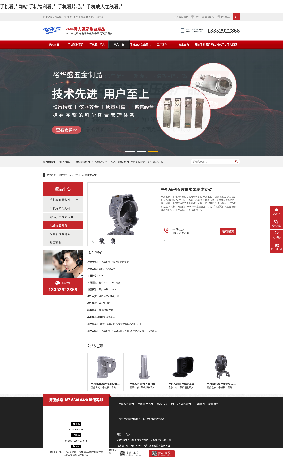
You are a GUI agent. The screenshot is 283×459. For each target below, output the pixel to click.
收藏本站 (183, 17)
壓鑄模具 (56, 242)
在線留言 (225, 17)
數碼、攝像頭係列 (61, 217)
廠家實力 (184, 44)
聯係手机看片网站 (205, 17)
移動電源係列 (83, 161)
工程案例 (162, 44)
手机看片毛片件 (100, 161)
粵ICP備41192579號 (136, 445)
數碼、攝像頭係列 (119, 161)
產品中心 (119, 44)
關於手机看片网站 (205, 44)
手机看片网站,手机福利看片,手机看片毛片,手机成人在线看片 (61, 6)
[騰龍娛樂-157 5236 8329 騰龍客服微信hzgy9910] (52, 30)
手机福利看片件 (66, 161)
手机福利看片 (76, 44)
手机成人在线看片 (140, 44)
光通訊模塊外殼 (155, 161)
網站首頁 (54, 44)
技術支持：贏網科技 (159, 445)
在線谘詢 (228, 231)
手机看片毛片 (97, 44)
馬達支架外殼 (138, 161)
